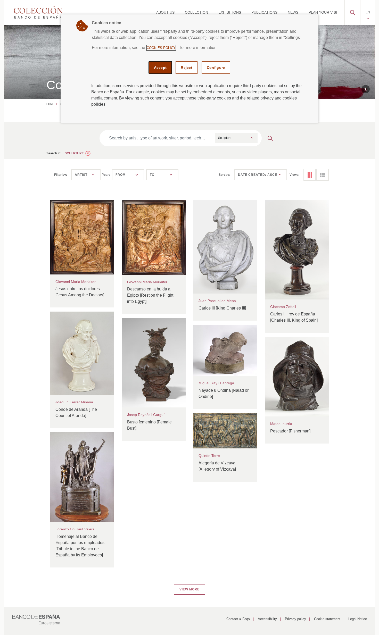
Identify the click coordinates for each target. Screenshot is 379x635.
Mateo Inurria (281, 424)
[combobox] (236, 138)
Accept (160, 67)
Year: (106, 175)
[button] (352, 11)
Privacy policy (295, 619)
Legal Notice (357, 619)
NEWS (293, 12)
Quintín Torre (209, 456)
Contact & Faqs (238, 619)
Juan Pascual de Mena (217, 301)
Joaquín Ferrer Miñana (74, 402)
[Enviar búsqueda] (270, 138)
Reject (186, 67)
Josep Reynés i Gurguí (145, 415)
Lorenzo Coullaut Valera (75, 529)
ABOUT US (165, 12)
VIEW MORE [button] (189, 589)
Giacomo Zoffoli (283, 307)
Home (50, 104)
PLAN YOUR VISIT (324, 12)
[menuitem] (165, 12)
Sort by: (224, 175)
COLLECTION (196, 12)
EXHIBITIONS (229, 12)
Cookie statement (327, 619)
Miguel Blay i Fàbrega (216, 383)
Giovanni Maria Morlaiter (75, 282)
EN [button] (368, 12)
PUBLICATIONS (264, 12)
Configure (216, 67)
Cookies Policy (161, 48)
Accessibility (267, 619)
